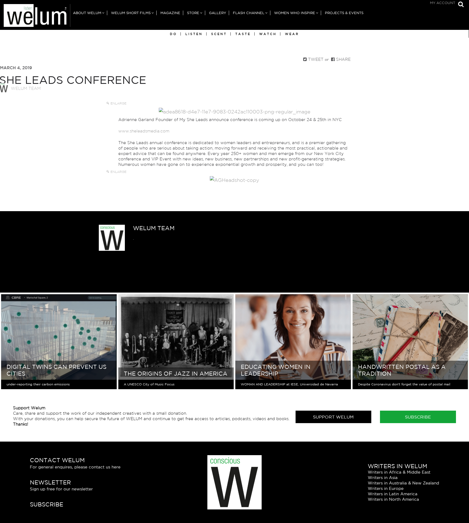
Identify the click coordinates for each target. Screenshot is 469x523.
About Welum (87, 13)
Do (173, 34)
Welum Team (26, 88)
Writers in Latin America (392, 494)
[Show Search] (459, 5)
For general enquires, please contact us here (75, 467)
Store (193, 13)
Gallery (217, 13)
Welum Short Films (131, 13)
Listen (194, 34)
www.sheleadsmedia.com (143, 131)
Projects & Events (344, 13)
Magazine (170, 13)
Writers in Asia (383, 477)
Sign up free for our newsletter (61, 489)
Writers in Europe (386, 488)
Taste (243, 34)
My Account (442, 3)
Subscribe (418, 416)
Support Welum (333, 416)
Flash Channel (248, 13)
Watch (268, 34)
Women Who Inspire (294, 13)
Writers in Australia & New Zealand (403, 483)
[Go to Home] (35, 17)
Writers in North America (393, 499)
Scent (219, 34)
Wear (292, 34)
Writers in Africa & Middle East (399, 472)
